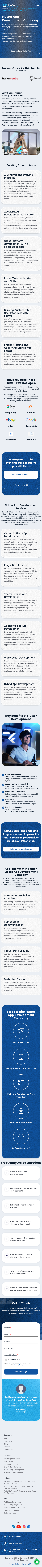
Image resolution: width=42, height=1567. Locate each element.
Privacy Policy (18, 1365)
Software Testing (11, 1464)
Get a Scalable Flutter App (21, 51)
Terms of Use (28, 1564)
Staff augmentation (12, 1459)
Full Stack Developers (12, 1502)
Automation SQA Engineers (15, 1508)
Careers (7, 1447)
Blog (6, 1444)
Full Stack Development (13, 1472)
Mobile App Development (14, 1470)
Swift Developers (10, 1513)
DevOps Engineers (11, 1510)
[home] (10, 5)
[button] (37, 5)
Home (6, 1438)
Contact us (8, 1450)
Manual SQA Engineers (13, 1505)
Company (8, 1441)
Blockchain (8, 1461)
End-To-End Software (12, 1467)
